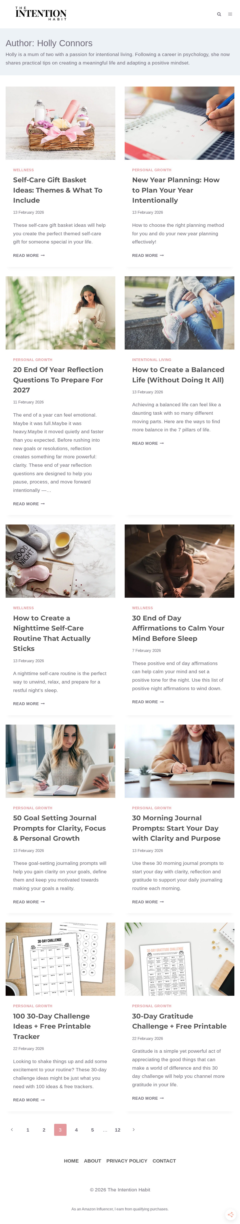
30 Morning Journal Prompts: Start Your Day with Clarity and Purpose (176, 828)
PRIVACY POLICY (126, 1160)
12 (117, 1130)
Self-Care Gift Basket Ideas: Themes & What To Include (57, 190)
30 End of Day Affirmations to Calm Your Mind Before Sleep (178, 628)
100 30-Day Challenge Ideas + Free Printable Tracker (52, 1026)
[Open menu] (230, 14)
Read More (29, 255)
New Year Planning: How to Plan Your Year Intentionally (176, 190)
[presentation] (60, 123)
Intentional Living (152, 360)
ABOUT (92, 1160)
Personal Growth (152, 170)
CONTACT (164, 1160)
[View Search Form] (219, 14)
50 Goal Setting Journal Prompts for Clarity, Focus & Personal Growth (59, 828)
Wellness (23, 170)
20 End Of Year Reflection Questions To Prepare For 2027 (58, 379)
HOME (71, 1160)
